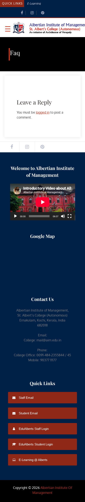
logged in (43, 112)
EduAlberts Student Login (35, 444)
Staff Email (25, 397)
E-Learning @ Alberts (32, 460)
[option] (54, 3)
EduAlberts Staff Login (33, 428)
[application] (42, 202)
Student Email (28, 413)
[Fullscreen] (69, 216)
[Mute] (63, 216)
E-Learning (34, 3)
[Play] (15, 216)
